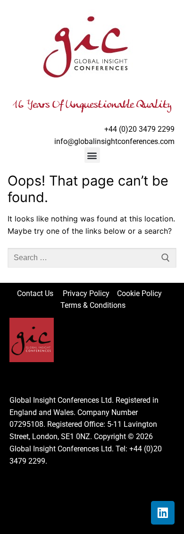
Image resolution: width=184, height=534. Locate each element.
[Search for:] (92, 258)
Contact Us (40, 293)
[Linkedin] (163, 513)
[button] (92, 155)
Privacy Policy (87, 293)
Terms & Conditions (92, 305)
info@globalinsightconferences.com (114, 141)
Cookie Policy (142, 293)
